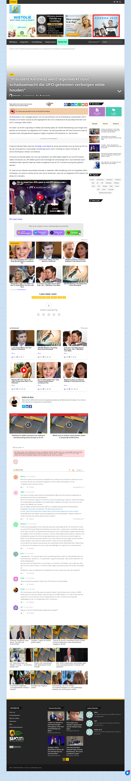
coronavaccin (100, 179)
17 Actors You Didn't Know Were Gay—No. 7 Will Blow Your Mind (49, 284)
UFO (16, 48)
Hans (96, 712)
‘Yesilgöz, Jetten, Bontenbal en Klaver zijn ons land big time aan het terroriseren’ (111, 146)
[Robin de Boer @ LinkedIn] (26, 407)
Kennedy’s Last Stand (43, 146)
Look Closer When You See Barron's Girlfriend (49, 260)
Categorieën (24, 42)
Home (12, 48)
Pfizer (93, 186)
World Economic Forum (105, 192)
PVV (99, 186)
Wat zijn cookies (14, 718)
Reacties (116, 123)
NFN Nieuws (13, 42)
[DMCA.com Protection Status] (27, 747)
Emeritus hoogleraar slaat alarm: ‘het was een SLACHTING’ (19, 642)
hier (57, 453)
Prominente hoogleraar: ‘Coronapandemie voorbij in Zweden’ (19, 687)
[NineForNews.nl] (14, 8)
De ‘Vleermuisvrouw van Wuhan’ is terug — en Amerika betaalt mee (21, 665)
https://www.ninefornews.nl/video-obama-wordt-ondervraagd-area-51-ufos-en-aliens (52, 511)
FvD (102, 183)
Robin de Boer (17, 95)
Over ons (12, 712)
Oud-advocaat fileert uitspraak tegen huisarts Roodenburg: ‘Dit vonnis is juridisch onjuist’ (111, 155)
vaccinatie (111, 189)
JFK (48, 297)
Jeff (95, 721)
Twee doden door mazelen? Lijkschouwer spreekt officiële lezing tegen (111, 138)
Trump (117, 186)
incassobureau (38, 297)
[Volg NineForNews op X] (57, 232)
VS (64, 297)
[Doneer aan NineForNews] (73, 232)
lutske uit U (98, 729)
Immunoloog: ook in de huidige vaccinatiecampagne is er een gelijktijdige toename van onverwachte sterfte (67, 687)
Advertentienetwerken (16, 727)
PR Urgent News (16, 219)
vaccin (104, 189)
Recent (105, 123)
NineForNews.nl (22, 289)
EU (97, 183)
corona (92, 179)
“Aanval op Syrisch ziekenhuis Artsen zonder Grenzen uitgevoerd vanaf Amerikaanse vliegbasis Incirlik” (69, 642)
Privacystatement (14, 715)
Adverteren (12, 721)
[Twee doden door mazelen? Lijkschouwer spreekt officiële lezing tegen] (94, 139)
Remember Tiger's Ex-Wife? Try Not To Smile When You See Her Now (22, 285)
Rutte (111, 186)
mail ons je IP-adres (70, 453)
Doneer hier (62, 42)
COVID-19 (117, 179)
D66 (93, 183)
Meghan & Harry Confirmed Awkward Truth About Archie (75, 260)
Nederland (108, 183)
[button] (24, 232)
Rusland (105, 186)
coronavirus (109, 179)
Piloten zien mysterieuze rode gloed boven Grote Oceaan (43, 665)
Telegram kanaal (50, 42)
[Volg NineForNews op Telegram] (41, 232)
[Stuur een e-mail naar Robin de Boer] (23, 407)
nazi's (54, 297)
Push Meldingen (37, 42)
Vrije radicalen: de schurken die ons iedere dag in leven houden (111, 163)
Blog (10, 724)
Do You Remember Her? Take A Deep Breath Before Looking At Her (22, 261)
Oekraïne (116, 183)
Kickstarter (16, 117)
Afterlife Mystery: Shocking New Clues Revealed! (75, 284)
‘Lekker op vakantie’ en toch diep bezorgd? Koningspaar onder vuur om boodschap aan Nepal (110, 131)
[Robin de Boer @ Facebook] (30, 407)
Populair (95, 123)
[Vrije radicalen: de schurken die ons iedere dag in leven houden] (94, 165)
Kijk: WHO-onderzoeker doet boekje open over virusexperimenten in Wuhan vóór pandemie (71, 665)
